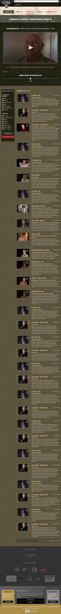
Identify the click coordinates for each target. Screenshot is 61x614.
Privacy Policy (33, 611)
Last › (45, 540)
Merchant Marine (8, 108)
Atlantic (6, 123)
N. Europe (6, 115)
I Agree (27, 611)
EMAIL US (53, 601)
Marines (6, 100)
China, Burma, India (8, 117)
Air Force (6, 109)
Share (4, 71)
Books (30, 602)
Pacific (5, 119)
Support (7, 601)
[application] (30, 48)
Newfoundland (7, 127)
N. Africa (6, 121)
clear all (8, 133)
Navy (5, 104)
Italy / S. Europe (7, 129)
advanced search (8, 137)
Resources (30, 599)
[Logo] (53, 36)
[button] (30, 47)
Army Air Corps (7, 102)
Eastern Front (7, 125)
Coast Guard (7, 106)
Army (5, 98)
